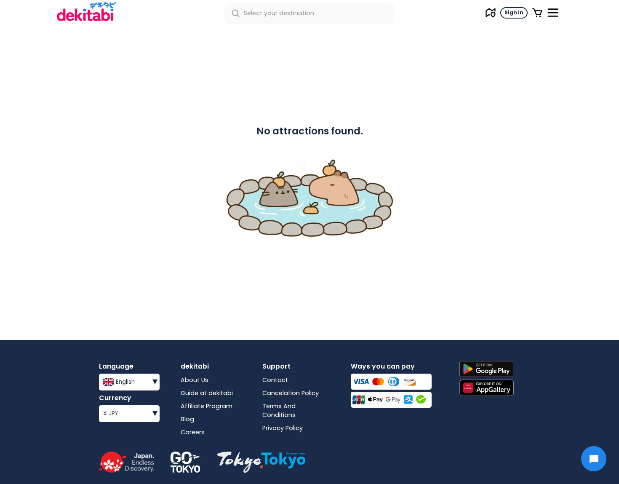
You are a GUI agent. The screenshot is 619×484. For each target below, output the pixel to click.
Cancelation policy (290, 393)
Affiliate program (206, 406)
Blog (187, 419)
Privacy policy (282, 428)
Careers (193, 432)
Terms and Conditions (279, 410)
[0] (537, 13)
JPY (130, 413)
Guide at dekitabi (207, 393)
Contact (275, 380)
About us (194, 380)
